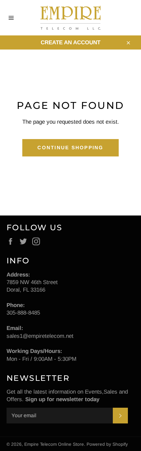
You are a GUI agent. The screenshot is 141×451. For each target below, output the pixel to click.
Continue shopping (70, 147)
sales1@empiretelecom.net (40, 336)
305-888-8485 (23, 313)
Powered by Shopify (107, 444)
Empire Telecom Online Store (54, 444)
